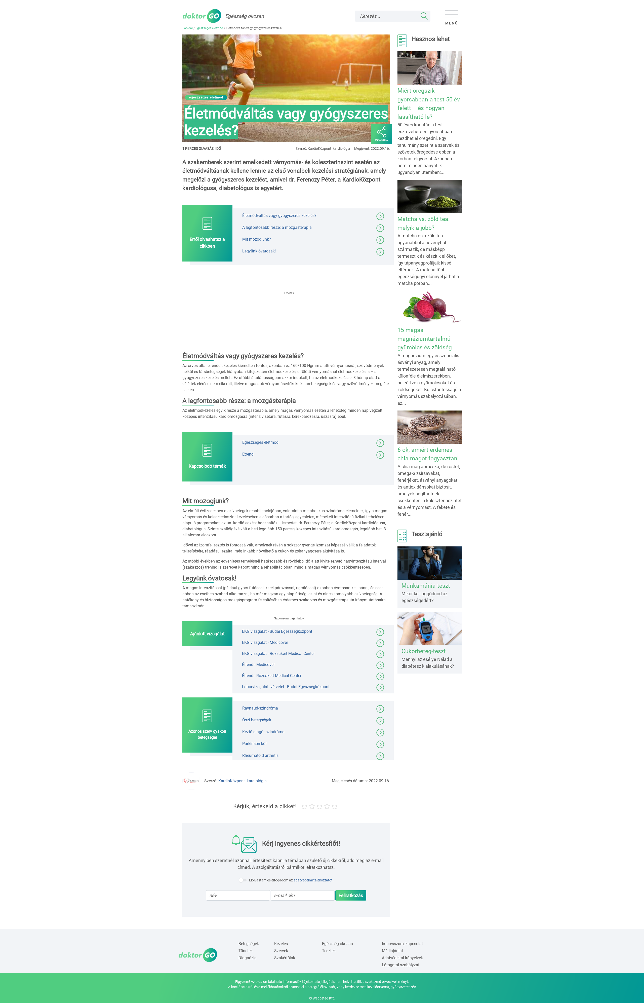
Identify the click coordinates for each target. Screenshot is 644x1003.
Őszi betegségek (256, 720)
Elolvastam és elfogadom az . (291, 880)
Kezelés (281, 943)
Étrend (248, 454)
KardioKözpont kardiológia (242, 780)
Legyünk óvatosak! (259, 251)
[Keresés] (424, 16)
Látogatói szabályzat (400, 964)
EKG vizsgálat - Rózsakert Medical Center (278, 653)
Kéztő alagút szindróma (263, 731)
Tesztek (329, 950)
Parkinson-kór (254, 743)
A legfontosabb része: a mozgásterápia (277, 227)
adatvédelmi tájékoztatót (313, 880)
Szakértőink (284, 957)
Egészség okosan (337, 943)
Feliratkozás (351, 895)
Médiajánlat (392, 950)
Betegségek (248, 943)
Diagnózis (247, 957)
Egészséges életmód (209, 28)
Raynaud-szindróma (260, 708)
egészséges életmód (206, 97)
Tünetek (245, 950)
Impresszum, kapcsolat (402, 943)
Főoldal (187, 28)
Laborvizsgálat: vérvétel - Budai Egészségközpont (286, 686)
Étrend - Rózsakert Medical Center (271, 675)
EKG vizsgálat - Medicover (265, 642)
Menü (451, 23)
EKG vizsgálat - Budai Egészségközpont (277, 631)
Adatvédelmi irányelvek (402, 957)
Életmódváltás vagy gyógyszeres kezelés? (279, 215)
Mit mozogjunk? (256, 239)
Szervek (281, 950)
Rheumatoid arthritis (260, 755)
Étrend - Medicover (258, 664)
